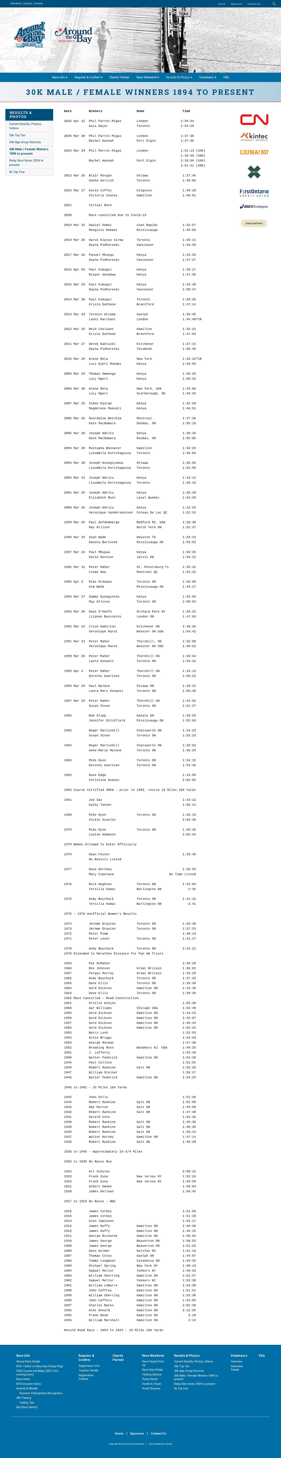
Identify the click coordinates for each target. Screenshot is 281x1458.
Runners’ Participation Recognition (41, 1393)
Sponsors (236, 3)
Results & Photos (178, 77)
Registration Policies (86, 1377)
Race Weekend (146, 77)
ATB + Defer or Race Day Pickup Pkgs (39, 1366)
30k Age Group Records (25, 142)
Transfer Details (88, 1370)
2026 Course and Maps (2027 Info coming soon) (37, 1372)
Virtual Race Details (28, 1361)
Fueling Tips (27, 1402)
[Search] (274, 3)
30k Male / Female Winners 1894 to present (28, 151)
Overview (236, 1361)
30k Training (23, 1398)
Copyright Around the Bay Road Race (126, 1444)
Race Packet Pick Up (153, 1363)
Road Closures (151, 1388)
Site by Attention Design (160, 1444)
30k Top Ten (17, 135)
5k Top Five (17, 172)
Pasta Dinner (150, 1379)
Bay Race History (26, 1407)
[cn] (254, 119)
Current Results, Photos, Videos (25, 126)
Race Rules (23, 1379)
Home (221, 3)
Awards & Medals (27, 1388)
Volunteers (206, 77)
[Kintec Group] (254, 137)
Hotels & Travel (151, 1384)
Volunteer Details (237, 1368)
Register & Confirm (87, 77)
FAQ (226, 77)
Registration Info (89, 1366)
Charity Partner (119, 77)
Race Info (58, 77)
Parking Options (152, 1374)
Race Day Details (152, 1369)
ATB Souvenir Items (28, 1384)
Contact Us (254, 3)
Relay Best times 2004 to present (26, 163)
